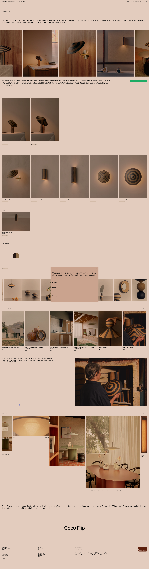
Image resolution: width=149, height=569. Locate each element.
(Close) (95, 268)
